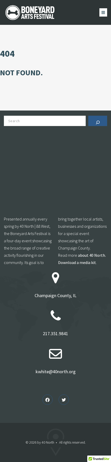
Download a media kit (77, 262)
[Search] (97, 121)
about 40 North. (92, 255)
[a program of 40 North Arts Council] (30, 12)
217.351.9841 (55, 333)
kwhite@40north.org (56, 372)
